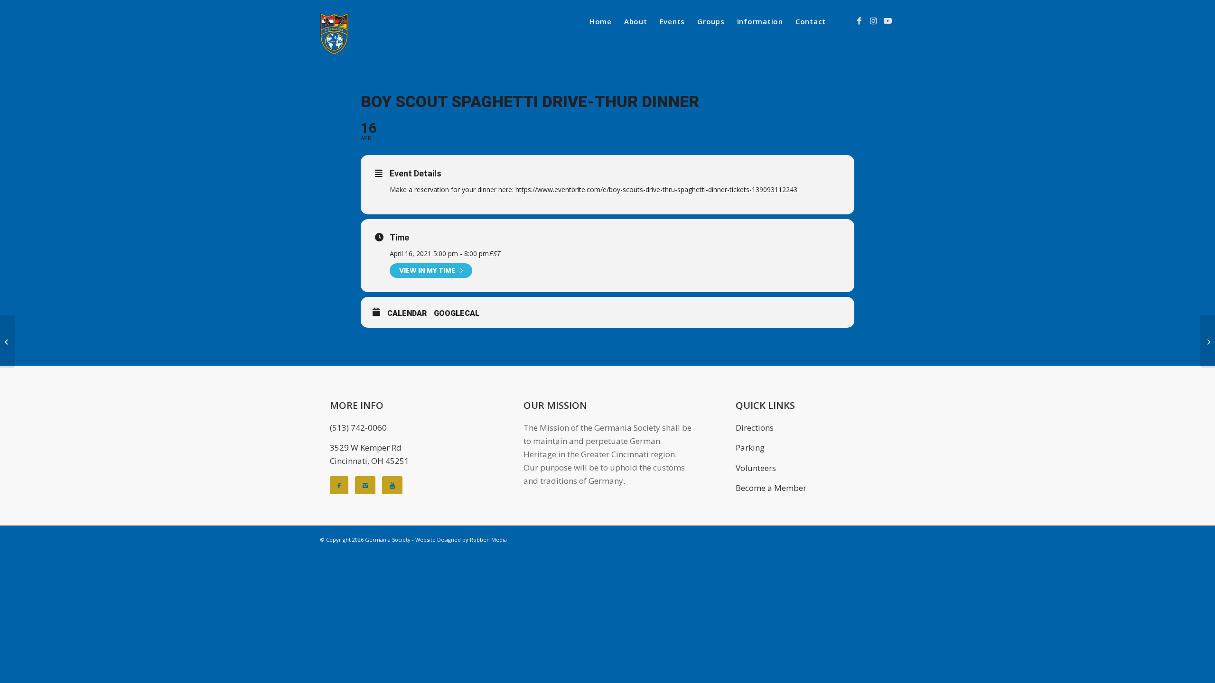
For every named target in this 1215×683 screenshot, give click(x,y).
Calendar (407, 313)
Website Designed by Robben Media (461, 539)
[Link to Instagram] (873, 21)
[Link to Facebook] (859, 21)
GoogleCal (456, 313)
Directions (755, 427)
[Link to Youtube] (887, 21)
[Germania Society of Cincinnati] (334, 34)
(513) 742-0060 (358, 427)
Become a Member (771, 487)
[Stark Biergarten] (7, 341)
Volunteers (756, 467)
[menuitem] (600, 21)
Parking (750, 447)
